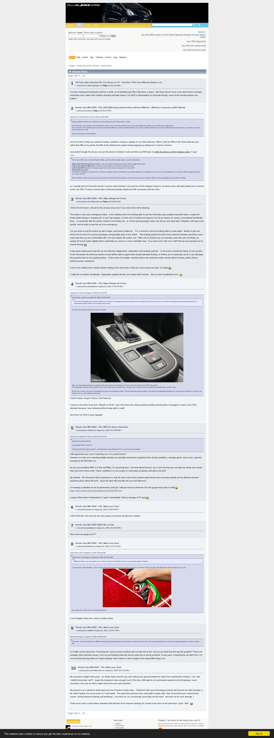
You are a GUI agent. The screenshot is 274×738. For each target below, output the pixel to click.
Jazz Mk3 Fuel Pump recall (194, 50)
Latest (79, 25)
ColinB (89, 631)
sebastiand (91, 287)
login (92, 33)
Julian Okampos (93, 86)
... (81, 76)
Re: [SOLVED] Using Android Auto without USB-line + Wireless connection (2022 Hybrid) (142, 107)
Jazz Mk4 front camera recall (194, 46)
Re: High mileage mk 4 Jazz (112, 198)
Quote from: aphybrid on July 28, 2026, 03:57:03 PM (88, 436)
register (99, 33)
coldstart (90, 430)
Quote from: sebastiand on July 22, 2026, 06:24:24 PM (89, 117)
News (95, 25)
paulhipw (90, 528)
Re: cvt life (108, 525)
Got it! (259, 733)
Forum (88, 25)
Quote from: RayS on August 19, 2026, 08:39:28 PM (88, 637)
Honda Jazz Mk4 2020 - (86, 107)
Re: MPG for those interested (113, 427)
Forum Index (119, 725)
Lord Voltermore (93, 202)
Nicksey (90, 546)
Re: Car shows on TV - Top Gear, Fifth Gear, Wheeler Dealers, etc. (131, 82)
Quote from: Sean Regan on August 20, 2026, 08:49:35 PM (92, 557)
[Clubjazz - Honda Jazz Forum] (83, 5)
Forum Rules (119, 728)
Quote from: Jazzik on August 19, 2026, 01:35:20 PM (88, 293)
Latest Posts (73, 721)
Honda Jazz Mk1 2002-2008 (88, 525)
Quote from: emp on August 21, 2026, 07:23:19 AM (87, 553)
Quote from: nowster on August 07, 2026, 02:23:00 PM (91, 297)
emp (88, 111)
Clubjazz (70, 25)
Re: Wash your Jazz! (109, 506)
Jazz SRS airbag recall (196, 41)
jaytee (89, 510)
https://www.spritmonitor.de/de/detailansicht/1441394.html (96, 491)
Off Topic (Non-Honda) (86, 82)
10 (84, 76)
